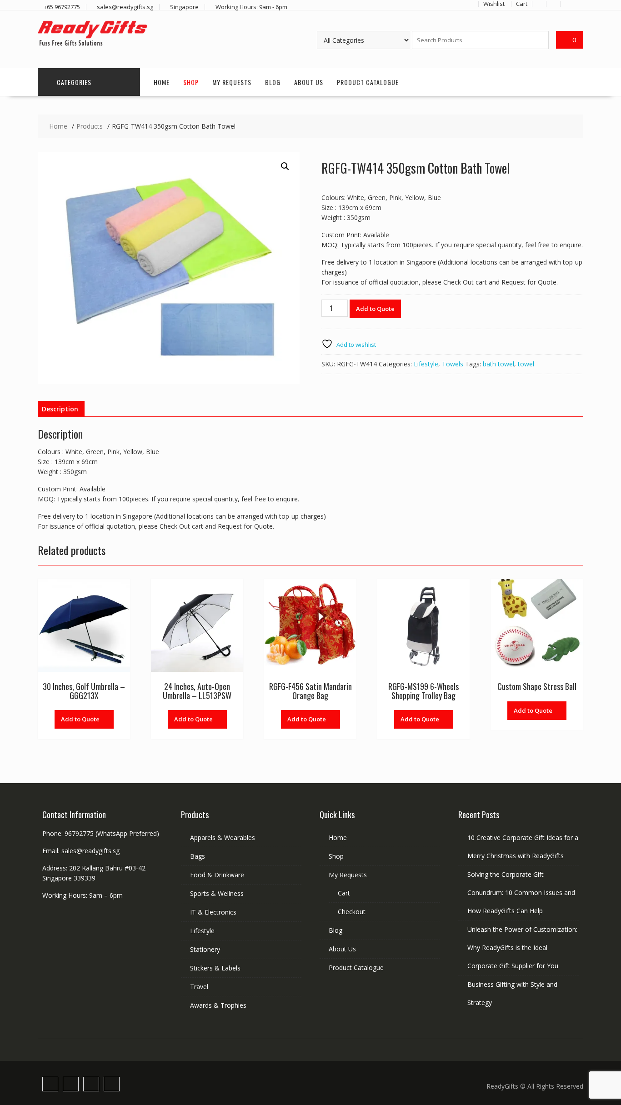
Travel (199, 986)
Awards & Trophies (218, 1005)
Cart (344, 893)
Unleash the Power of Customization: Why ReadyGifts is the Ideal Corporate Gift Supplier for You (522, 947)
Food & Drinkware (217, 874)
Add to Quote (375, 309)
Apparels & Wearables (222, 837)
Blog (272, 82)
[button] (285, 166)
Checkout (352, 911)
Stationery (205, 949)
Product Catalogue (368, 82)
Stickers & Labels (215, 968)
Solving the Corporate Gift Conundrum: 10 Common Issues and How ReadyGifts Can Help (521, 892)
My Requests (231, 82)
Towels (452, 364)
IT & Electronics (213, 912)
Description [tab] (60, 409)
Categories (74, 82)
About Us (308, 82)
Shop (191, 82)
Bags (197, 856)
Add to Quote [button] (80, 719)
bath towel (498, 364)
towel (526, 364)
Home (162, 82)
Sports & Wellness (217, 893)
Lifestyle (426, 364)
